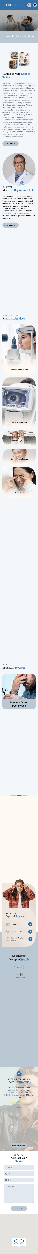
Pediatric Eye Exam (19, 441)
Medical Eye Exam (19, 422)
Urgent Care (19, 492)
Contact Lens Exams (19, 459)
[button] (1, 5)
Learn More (8, 144)
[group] (19, 693)
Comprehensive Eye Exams (19, 369)
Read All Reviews (18, 1146)
